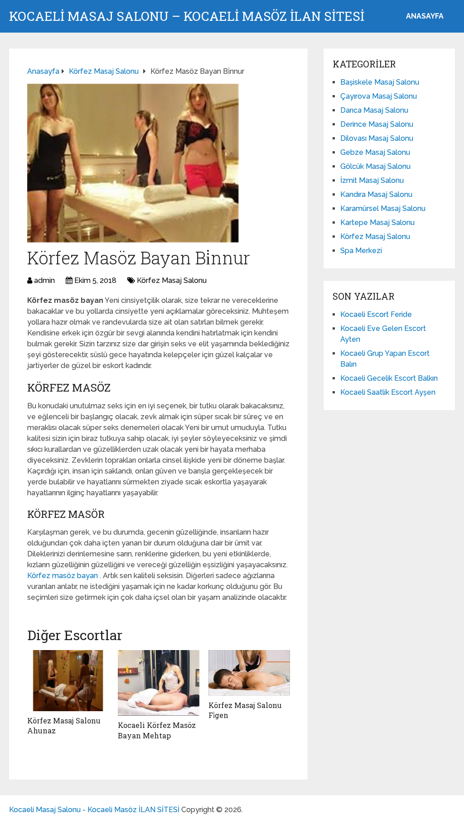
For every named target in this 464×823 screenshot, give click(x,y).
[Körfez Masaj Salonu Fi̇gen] (249, 673)
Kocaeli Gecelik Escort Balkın (389, 378)
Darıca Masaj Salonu (374, 110)
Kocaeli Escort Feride (376, 314)
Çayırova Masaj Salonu (378, 96)
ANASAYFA (425, 16)
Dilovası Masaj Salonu (376, 138)
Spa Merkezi (361, 250)
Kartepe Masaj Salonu (377, 222)
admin (44, 280)
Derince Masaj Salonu (376, 124)
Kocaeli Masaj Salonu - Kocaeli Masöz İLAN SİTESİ (94, 809)
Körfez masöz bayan (63, 575)
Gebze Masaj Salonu (375, 152)
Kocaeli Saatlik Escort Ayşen (387, 392)
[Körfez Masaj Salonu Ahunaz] (68, 680)
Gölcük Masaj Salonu (375, 166)
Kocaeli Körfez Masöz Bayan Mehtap (157, 730)
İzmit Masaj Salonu (372, 180)
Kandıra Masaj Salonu (376, 194)
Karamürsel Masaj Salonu (382, 208)
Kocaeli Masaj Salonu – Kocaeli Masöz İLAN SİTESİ (186, 16)
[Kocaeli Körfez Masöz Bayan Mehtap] (158, 683)
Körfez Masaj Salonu (172, 280)
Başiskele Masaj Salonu (379, 82)
